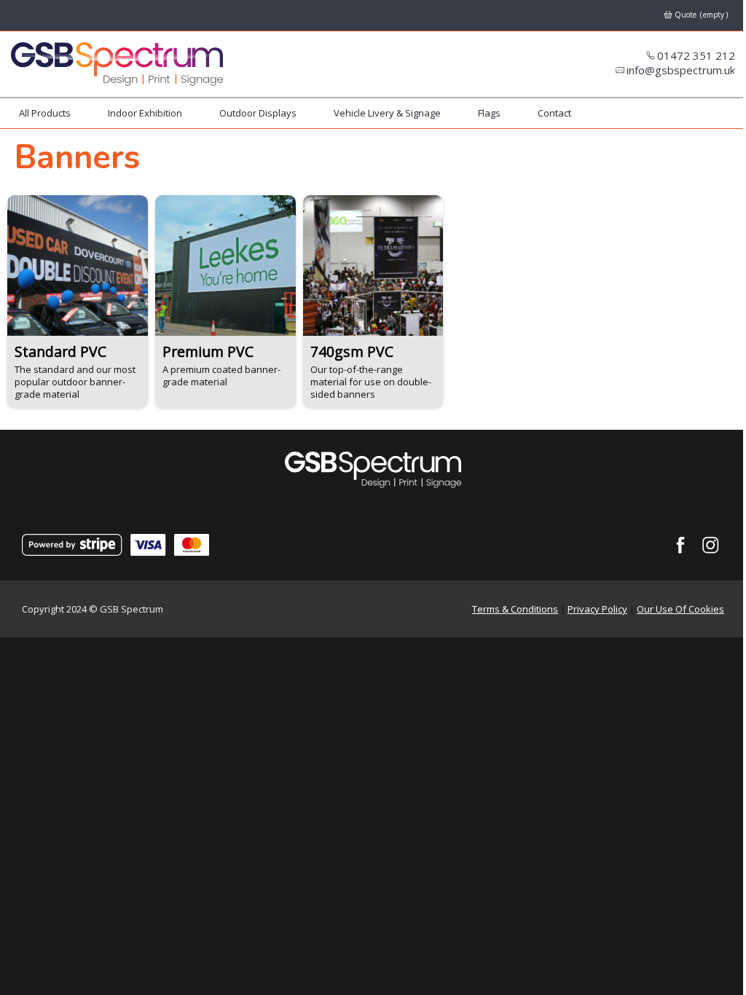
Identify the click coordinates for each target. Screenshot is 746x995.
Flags (489, 112)
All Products (45, 112)
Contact (554, 112)
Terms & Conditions (515, 609)
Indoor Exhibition (145, 112)
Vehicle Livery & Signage (387, 112)
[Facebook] (680, 545)
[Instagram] (711, 545)
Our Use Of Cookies (680, 609)
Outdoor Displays (258, 112)
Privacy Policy (597, 609)
